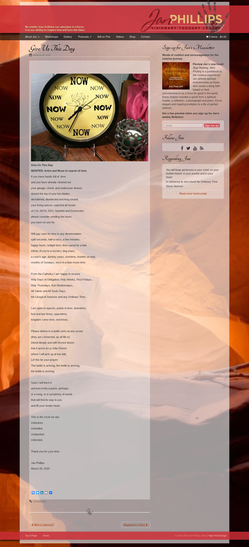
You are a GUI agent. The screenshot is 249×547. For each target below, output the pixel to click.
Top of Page (31, 535)
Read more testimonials (193, 204)
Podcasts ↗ (84, 36)
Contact (145, 36)
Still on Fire (103, 36)
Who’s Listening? (43, 525)
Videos (120, 36)
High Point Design (218, 535)
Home (46, 535)
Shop (132, 36)
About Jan (31, 36)
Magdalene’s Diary (135, 525)
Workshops (51, 36)
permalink (39, 501)
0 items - (217, 36)
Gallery (68, 36)
